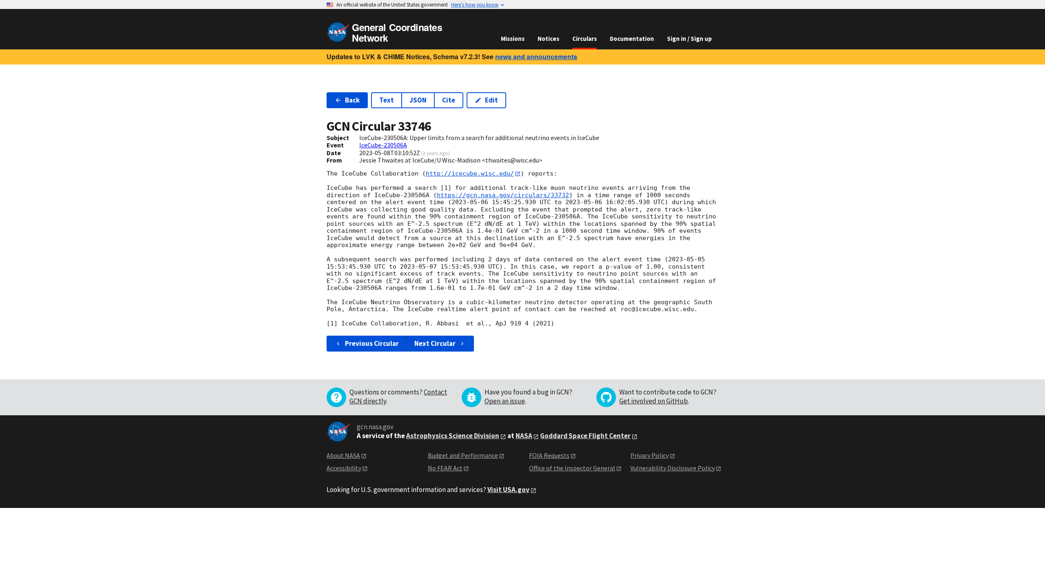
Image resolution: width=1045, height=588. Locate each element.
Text (386, 100)
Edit (491, 100)
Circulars (584, 38)
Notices (548, 38)
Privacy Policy (649, 455)
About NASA (343, 455)
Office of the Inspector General (572, 468)
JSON (418, 100)
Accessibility (344, 468)
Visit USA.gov (508, 489)
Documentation (632, 38)
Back (352, 100)
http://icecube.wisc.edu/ (470, 173)
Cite (448, 100)
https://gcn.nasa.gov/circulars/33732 (503, 195)
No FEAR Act (445, 468)
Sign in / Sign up (689, 38)
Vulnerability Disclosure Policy (672, 468)
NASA (524, 435)
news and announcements (536, 56)
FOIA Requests (549, 455)
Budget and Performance (463, 455)
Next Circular (435, 343)
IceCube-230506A (383, 145)
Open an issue (505, 400)
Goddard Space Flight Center (585, 435)
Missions (513, 38)
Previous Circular (372, 343)
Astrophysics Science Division (452, 435)
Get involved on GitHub (653, 400)
